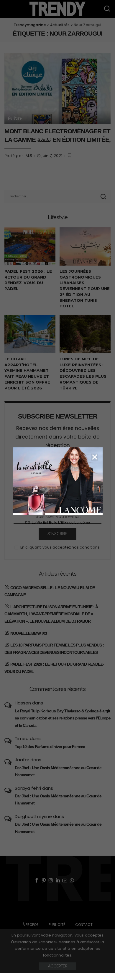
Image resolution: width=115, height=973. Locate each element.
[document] (57, 486)
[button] (94, 457)
